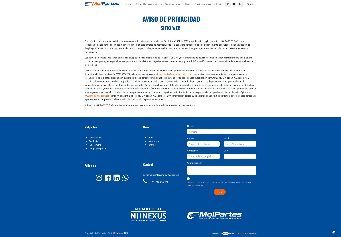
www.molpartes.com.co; (97, 95)
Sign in (250, 4)
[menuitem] (129, 4)
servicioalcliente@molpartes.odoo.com (172, 74)
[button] (240, 4)
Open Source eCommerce (246, 233)
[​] (234, 4)
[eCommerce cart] (228, 4)
